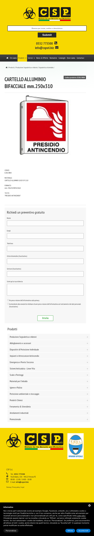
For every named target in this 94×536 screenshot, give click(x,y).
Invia (45, 318)
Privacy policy (16, 487)
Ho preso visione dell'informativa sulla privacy (24, 300)
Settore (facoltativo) (14, 269)
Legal (22, 487)
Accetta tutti (83, 531)
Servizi (30, 58)
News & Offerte (42, 58)
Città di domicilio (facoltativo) (17, 256)
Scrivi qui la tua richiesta (15, 281)
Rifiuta (70, 531)
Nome (9, 218)
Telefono (10, 243)
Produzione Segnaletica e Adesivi (26, 67)
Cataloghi (62, 58)
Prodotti (21, 58)
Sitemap (8, 487)
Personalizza (11, 531)
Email (9, 231)
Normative (53, 58)
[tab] (48, 337)
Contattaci (80, 58)
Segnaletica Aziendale (46, 67)
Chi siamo (13, 58)
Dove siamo (71, 58)
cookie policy (81, 516)
